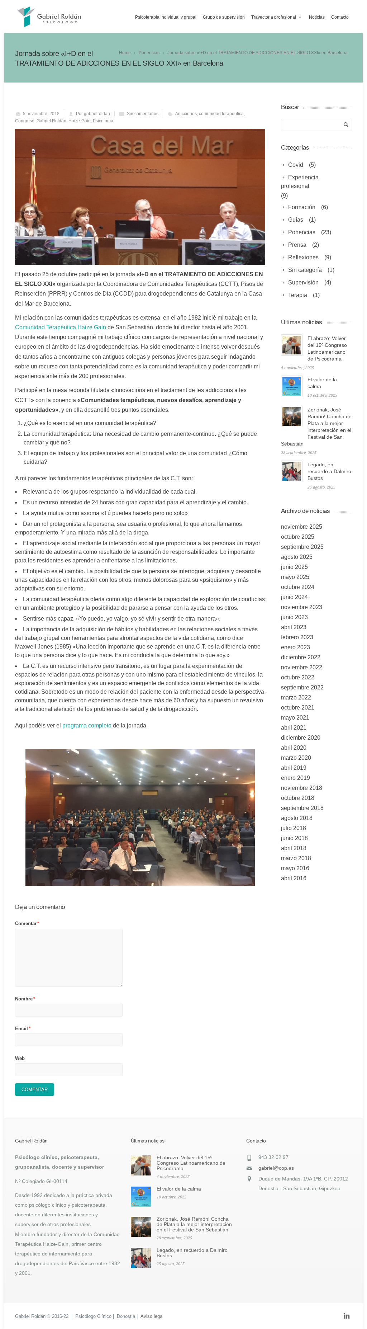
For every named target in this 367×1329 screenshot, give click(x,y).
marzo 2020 (296, 758)
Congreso (24, 120)
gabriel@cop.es (276, 1168)
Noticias (317, 17)
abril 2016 (293, 878)
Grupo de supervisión (224, 17)
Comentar (27, 923)
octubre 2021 (297, 707)
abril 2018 (293, 848)
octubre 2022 (297, 677)
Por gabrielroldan (93, 113)
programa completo (87, 725)
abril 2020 (293, 748)
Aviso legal (151, 1316)
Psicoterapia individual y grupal (165, 17)
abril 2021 (293, 728)
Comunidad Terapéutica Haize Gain (61, 327)
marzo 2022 (296, 697)
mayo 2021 (295, 718)
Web (20, 1058)
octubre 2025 (297, 537)
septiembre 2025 (302, 547)
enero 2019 (295, 778)
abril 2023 (293, 627)
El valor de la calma (179, 1189)
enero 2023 (295, 647)
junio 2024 (294, 597)
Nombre (25, 999)
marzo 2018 (296, 858)
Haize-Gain (79, 120)
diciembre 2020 (300, 738)
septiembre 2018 (302, 808)
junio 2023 (294, 617)
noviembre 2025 (301, 527)
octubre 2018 (297, 798)
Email (22, 1028)
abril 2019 (293, 768)
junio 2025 (294, 567)
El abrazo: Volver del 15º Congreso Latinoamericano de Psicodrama (191, 1163)
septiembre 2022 (302, 687)
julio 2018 (293, 828)
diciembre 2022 (300, 657)
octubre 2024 (297, 587)
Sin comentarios (142, 113)
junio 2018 (294, 838)
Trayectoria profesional (273, 17)
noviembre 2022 (301, 667)
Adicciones (186, 113)
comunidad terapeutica (221, 113)
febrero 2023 (297, 637)
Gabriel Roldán (51, 120)
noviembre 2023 (301, 607)
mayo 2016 (295, 868)
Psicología (103, 120)
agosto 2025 (297, 557)
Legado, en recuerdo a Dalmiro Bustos (329, 471)
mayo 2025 (295, 577)
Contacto (340, 17)
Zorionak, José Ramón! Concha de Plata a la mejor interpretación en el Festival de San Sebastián (194, 1224)
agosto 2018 (297, 818)
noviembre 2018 (301, 788)
